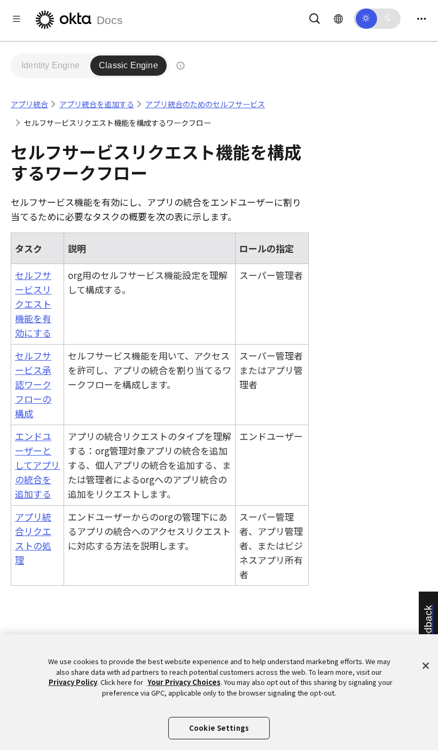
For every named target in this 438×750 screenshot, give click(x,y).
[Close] (425, 665)
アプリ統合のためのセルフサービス (205, 104)
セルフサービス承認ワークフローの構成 (33, 384)
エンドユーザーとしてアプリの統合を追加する (37, 465)
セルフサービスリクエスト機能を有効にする (33, 304)
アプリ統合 (29, 104)
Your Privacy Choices (184, 682)
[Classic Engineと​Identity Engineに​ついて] (180, 65)
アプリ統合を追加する (96, 104)
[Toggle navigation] (421, 18)
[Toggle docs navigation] (16, 18)
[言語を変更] (338, 18)
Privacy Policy (73, 682)
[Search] (314, 16)
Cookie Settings (219, 728)
